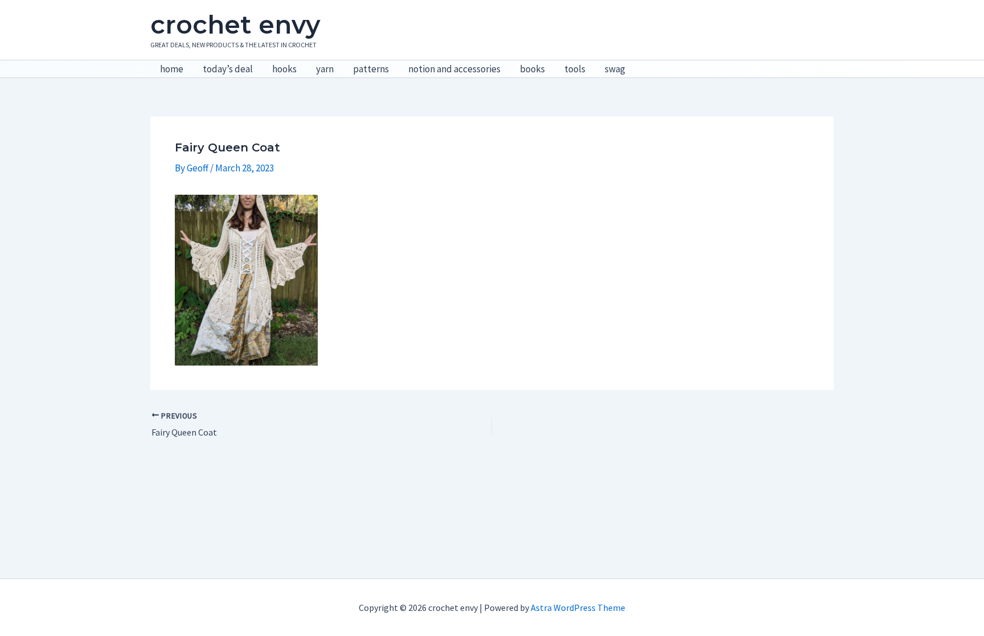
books (532, 69)
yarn (325, 69)
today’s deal (228, 69)
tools (574, 69)
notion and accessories (454, 69)
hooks (284, 69)
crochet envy (235, 24)
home (171, 69)
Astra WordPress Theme (578, 607)
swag (615, 69)
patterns (371, 69)
